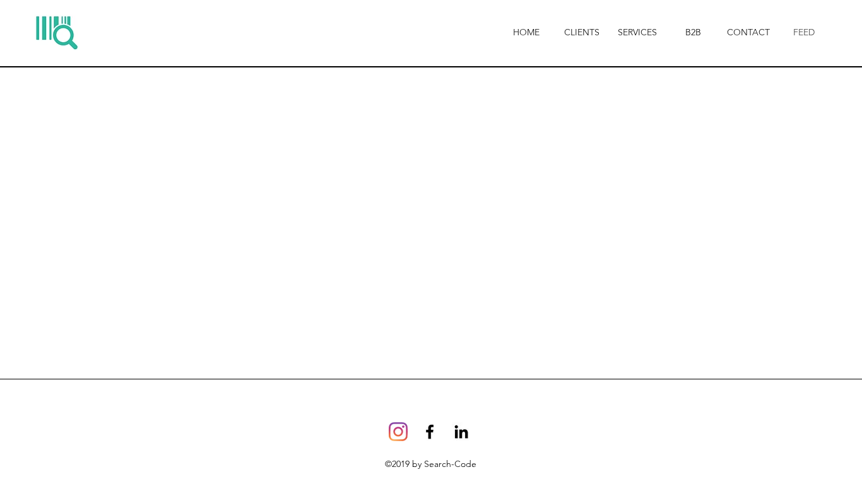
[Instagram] (398, 431)
